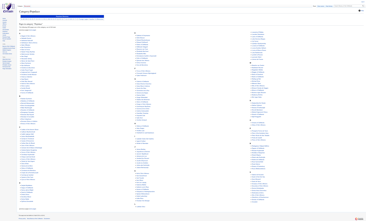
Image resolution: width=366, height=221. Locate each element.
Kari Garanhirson (142, 175)
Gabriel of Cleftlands (143, 81)
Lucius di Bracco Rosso (259, 50)
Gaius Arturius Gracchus (144, 84)
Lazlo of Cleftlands (257, 36)
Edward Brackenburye (143, 40)
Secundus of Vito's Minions (260, 186)
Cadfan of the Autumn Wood (29, 129)
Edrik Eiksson (141, 38)
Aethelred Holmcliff (27, 40)
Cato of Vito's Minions (27, 145)
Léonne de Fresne (257, 59)
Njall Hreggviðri (256, 116)
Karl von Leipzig (141, 182)
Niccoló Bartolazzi (257, 110)
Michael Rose (256, 81)
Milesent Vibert (256, 83)
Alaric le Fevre (25, 49)
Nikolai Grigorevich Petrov (260, 112)
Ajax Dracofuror (26, 47)
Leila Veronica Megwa (258, 39)
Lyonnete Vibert (256, 57)
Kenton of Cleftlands (143, 189)
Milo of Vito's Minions (258, 86)
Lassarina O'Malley (257, 32)
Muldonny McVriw (257, 95)
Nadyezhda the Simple (259, 103)
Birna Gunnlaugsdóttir (27, 105)
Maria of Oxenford (257, 74)
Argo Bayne (24, 79)
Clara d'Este (25, 163)
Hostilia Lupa (140, 130)
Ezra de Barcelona (142, 65)
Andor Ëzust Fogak (27, 70)
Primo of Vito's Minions (259, 140)
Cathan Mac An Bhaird (28, 143)
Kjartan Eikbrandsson (143, 194)
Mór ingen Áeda (257, 97)
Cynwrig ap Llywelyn (27, 175)
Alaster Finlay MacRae (28, 52)
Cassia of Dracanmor (27, 141)
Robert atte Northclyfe (258, 157)
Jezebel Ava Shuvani (143, 158)
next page (33, 30)
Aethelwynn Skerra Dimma (29, 42)
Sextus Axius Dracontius (259, 190)
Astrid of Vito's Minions (28, 83)
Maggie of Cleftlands (258, 72)
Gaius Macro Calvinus (143, 86)
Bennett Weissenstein (27, 103)
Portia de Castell (257, 137)
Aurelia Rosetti (25, 88)
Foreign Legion (83, 19)
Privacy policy (22, 218)
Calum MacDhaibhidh (27, 136)
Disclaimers (47, 218)
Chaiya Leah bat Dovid (28, 157)
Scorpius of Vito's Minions (259, 183)
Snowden (255, 202)
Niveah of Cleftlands (258, 114)
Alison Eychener (26, 63)
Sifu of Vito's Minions (258, 195)
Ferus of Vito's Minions (143, 71)
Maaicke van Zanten (258, 65)
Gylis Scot (140, 118)
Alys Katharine (25, 65)
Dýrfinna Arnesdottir (27, 201)
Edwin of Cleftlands (142, 44)
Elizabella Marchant (142, 51)
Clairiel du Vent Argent (28, 161)
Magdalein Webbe (257, 70)
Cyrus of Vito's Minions (28, 179)
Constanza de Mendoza (28, 170)
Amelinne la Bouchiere (28, 67)
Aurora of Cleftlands (27, 92)
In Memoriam (99, 19)
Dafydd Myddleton (26, 185)
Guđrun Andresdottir (143, 111)
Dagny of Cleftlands (27, 187)
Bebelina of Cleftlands (27, 101)
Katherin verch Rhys (143, 187)
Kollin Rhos (140, 198)
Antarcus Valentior (26, 77)
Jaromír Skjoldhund (142, 154)
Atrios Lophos (25, 86)
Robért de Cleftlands (258, 159)
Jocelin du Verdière (142, 163)
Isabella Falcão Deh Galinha (145, 139)
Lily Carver (255, 41)
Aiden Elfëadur (25, 45)
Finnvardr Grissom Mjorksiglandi (146, 73)
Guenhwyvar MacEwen (143, 106)
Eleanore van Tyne (142, 49)
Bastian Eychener (26, 98)
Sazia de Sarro (256, 181)
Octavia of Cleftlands (258, 122)
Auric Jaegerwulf (26, 90)
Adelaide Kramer (26, 38)
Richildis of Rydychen (258, 152)
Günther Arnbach (142, 120)
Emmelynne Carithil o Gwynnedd (146, 56)
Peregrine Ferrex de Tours (260, 131)
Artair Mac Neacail (26, 81)
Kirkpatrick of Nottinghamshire (146, 191)
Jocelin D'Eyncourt (142, 160)
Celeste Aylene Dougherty (29, 150)
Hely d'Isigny (140, 128)
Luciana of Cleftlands (258, 45)
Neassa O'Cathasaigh (258, 107)
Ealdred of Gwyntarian (143, 35)
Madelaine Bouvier (257, 67)
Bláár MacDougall (26, 107)
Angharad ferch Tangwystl (29, 72)
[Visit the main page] (8, 7)
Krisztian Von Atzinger (143, 200)
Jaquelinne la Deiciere (143, 151)
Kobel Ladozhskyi (142, 196)
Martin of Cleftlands (258, 76)
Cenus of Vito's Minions (28, 152)
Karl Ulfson (140, 180)
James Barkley (141, 149)
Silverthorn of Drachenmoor (260, 197)
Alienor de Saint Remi (27, 61)
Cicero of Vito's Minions (28, 159)
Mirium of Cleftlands (258, 90)
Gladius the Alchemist (143, 99)
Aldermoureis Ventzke (27, 54)
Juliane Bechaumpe (142, 167)
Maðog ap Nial (256, 79)
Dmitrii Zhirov (25, 194)
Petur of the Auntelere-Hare (260, 133)
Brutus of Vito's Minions (28, 123)
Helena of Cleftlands (143, 126)
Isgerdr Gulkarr (141, 141)
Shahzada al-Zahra (258, 193)
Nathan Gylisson (257, 105)
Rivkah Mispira (256, 155)
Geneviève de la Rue (143, 90)
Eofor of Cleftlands (142, 58)
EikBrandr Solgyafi (142, 47)
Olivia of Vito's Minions (258, 125)
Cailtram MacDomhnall (28, 132)
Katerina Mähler (141, 185)
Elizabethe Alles (141, 53)
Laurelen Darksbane (258, 34)
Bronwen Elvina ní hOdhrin (29, 121)
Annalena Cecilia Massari (29, 74)
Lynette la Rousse (257, 55)
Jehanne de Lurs (142, 156)
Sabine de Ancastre (258, 174)
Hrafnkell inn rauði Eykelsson (145, 133)
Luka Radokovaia (257, 52)
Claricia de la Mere (27, 166)
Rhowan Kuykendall (258, 150)
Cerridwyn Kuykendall (27, 154)
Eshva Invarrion (141, 62)
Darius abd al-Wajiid (27, 190)
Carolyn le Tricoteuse (27, 138)
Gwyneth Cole (141, 115)
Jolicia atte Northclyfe (143, 165)
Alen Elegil (24, 56)
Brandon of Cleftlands (27, 110)
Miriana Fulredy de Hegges (260, 88)
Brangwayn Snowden (27, 112)
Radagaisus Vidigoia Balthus (260, 146)
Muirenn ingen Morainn (259, 92)
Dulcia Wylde (25, 199)
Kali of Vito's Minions (143, 173)
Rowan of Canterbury (258, 166)
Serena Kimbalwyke (258, 188)
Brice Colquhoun (26, 119)
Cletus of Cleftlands (27, 168)
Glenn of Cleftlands (142, 102)
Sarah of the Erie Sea (258, 177)
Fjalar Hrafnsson (142, 75)
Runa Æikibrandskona (258, 168)
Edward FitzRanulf (142, 42)
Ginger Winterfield (142, 97)
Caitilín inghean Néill (27, 134)
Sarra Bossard (256, 179)
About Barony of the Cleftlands (35, 218)
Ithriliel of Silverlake (142, 143)
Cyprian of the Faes (27, 177)
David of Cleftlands (27, 192)
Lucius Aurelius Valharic (259, 48)
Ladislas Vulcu (141, 206)
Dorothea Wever (26, 197)
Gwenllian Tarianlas (142, 113)
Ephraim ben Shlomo (143, 60)
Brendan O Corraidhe (27, 117)
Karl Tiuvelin (140, 178)
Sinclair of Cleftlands (258, 199)
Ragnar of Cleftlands (258, 148)
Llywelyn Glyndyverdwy (259, 43)
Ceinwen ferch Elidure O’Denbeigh (31, 148)
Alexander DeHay (26, 58)
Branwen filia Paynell (27, 114)
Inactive (91, 19)
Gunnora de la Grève (143, 108)
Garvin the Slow (141, 88)
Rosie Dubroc (256, 164)
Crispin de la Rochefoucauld (29, 172)
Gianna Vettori (141, 95)
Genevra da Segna (142, 93)
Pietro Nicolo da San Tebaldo (260, 135)
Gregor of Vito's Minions (144, 104)
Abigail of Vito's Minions (28, 36)
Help (362, 10)
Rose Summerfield (257, 162)
